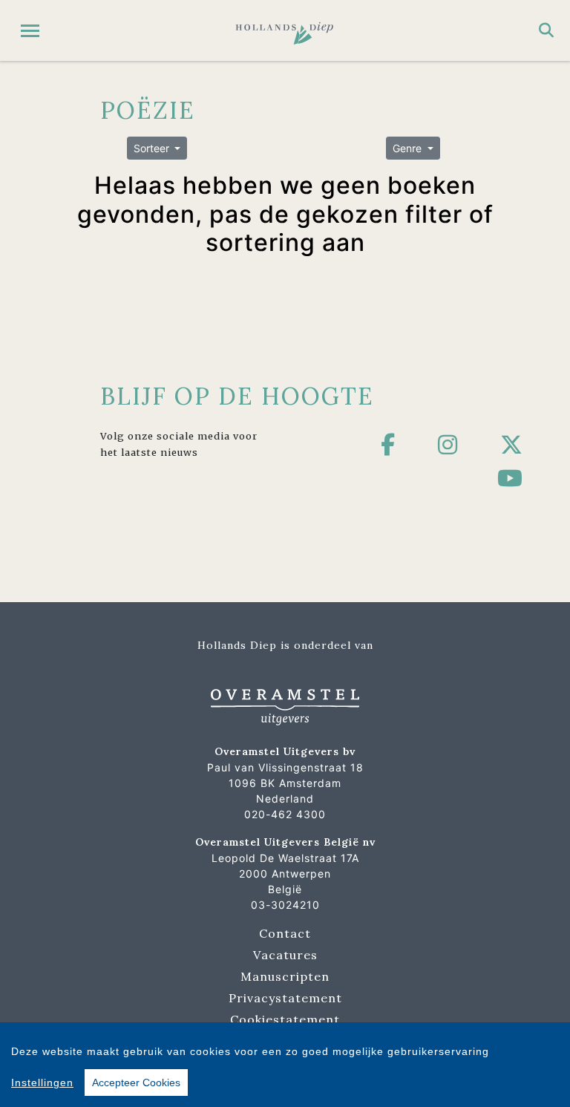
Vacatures (285, 954)
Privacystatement (285, 997)
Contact (285, 933)
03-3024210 (285, 904)
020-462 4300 (285, 814)
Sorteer (153, 148)
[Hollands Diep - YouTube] (510, 478)
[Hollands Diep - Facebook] (388, 444)
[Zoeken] (546, 30)
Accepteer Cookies (136, 1082)
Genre (409, 148)
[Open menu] (30, 31)
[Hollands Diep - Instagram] (448, 444)
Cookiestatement (285, 1019)
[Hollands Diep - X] (511, 444)
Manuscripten (285, 976)
